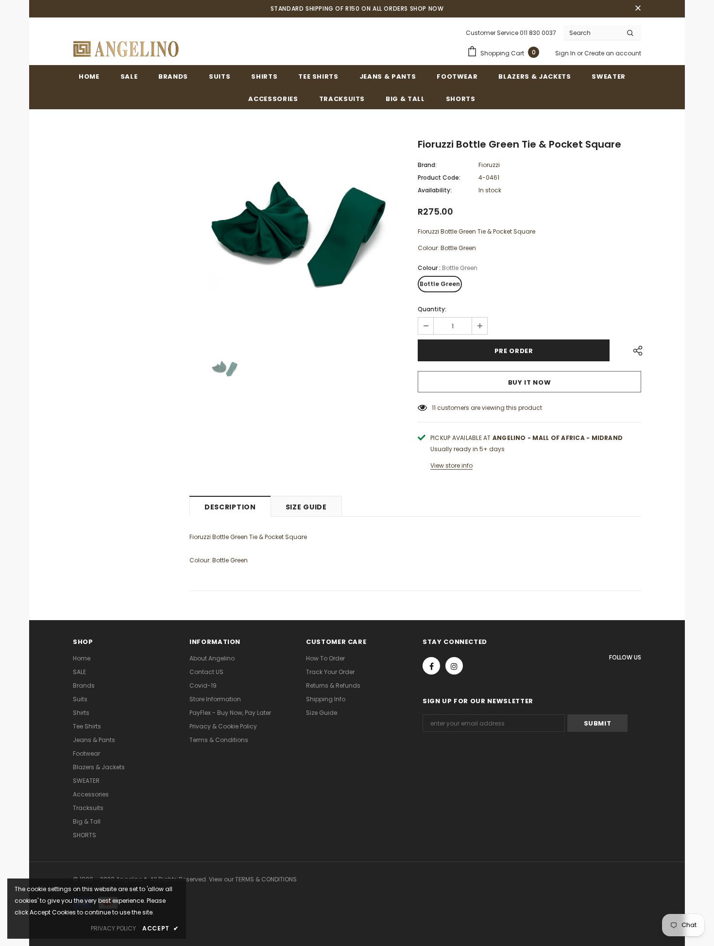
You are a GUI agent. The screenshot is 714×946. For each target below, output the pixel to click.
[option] (296, 237)
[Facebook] (431, 666)
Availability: (435, 190)
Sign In (566, 53)
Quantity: (432, 309)
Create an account (612, 53)
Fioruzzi (489, 165)
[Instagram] (454, 666)
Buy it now (529, 382)
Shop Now (427, 8)
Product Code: (439, 177)
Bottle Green (440, 284)
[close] (638, 9)
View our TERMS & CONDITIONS (253, 879)
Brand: (427, 165)
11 (434, 408)
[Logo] (126, 49)
